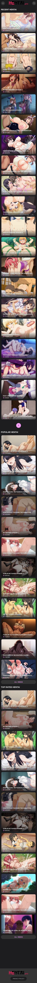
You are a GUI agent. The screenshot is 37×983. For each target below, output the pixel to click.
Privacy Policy (18, 978)
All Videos (18, 682)
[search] (34, 3)
